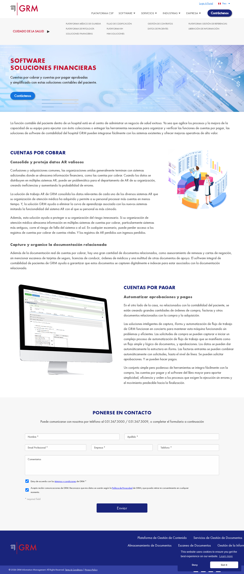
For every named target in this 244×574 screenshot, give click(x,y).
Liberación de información (204, 28)
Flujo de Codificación (119, 23)
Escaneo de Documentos (194, 545)
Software (125, 13)
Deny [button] (195, 565)
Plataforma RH (115, 28)
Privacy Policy (91, 569)
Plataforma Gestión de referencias (208, 23)
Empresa (192, 13)
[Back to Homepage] (23, 548)
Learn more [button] (226, 556)
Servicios (147, 13)
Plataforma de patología (80, 28)
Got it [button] (224, 565)
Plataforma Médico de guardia (83, 23)
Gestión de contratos (160, 23)
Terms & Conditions (74, 569)
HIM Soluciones (115, 33)
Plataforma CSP (102, 13)
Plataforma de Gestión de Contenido (162, 537)
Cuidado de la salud (28, 31)
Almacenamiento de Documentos (149, 545)
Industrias (170, 13)
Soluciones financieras (79, 33)
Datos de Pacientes (158, 28)
